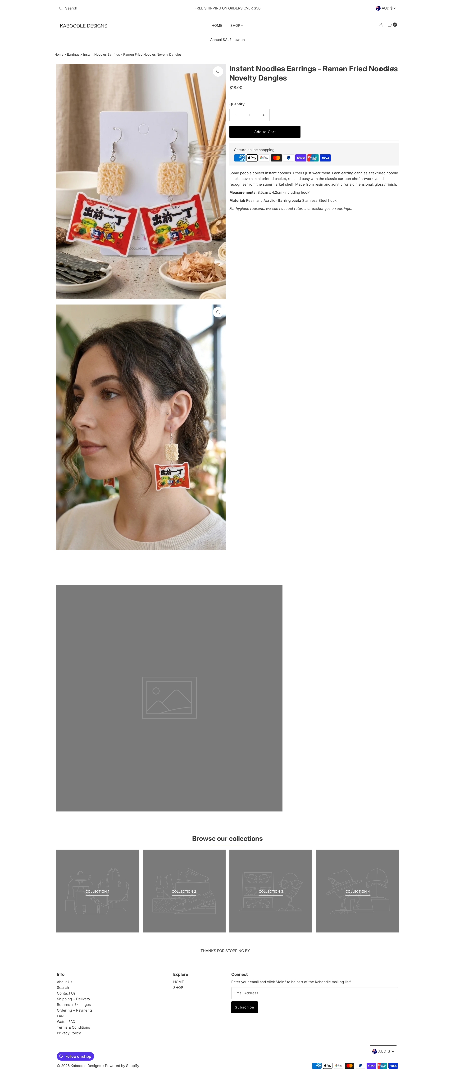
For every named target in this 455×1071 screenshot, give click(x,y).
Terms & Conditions (73, 1027)
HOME (217, 25)
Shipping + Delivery (73, 999)
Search (63, 987)
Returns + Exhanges (74, 1004)
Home (59, 54)
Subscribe (244, 1007)
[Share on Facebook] (381, 69)
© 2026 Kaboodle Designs (79, 1065)
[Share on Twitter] (387, 69)
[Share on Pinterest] (393, 69)
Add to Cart (265, 132)
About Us (64, 982)
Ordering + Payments (75, 1010)
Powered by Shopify (122, 1065)
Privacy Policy (69, 1033)
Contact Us (66, 993)
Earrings (73, 54)
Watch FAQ (66, 1021)
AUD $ (388, 8)
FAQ (60, 1016)
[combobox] (112, 8)
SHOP (235, 25)
